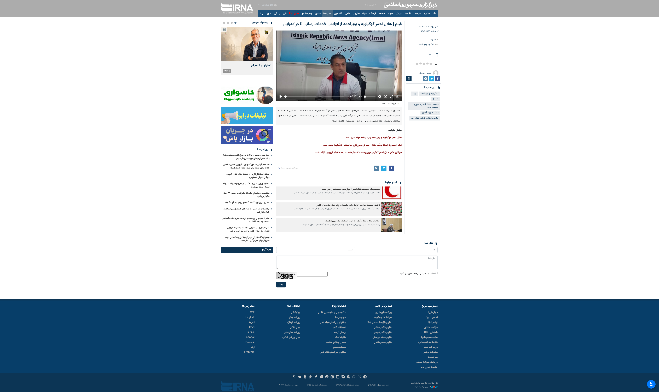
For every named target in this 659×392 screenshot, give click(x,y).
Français (249, 352)
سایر (269, 14)
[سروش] (327, 377)
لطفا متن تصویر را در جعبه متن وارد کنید (419, 273)
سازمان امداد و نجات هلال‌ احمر (424, 118)
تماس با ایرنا (432, 317)
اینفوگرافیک (340, 337)
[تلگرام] (365, 377)
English (250, 317)
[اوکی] (305, 377)
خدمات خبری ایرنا (429, 367)
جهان (390, 14)
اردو (253, 347)
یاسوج (435, 99)
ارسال (281, 284)
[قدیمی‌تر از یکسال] (391, 193)
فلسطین (338, 14)
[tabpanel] (247, 51)
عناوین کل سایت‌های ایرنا (379, 322)
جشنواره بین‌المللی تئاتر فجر (333, 352)
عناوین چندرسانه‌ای (383, 342)
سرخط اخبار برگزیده (382, 317)
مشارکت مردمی (430, 352)
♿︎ (651, 384)
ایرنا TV (292, 14)
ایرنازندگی (295, 312)
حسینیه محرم (339, 347)
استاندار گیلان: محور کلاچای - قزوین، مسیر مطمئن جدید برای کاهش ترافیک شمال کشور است (246, 166)
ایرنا (410, 5)
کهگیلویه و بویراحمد (426, 44)
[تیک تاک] (310, 377)
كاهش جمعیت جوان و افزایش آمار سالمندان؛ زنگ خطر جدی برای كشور (348, 205)
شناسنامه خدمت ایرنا (428, 342)
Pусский (250, 342)
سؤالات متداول (431, 327)
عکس (318, 14)
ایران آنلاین (295, 327)
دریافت (389, 104)
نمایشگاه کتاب (339, 327)
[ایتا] (332, 377)
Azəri (251, 327)
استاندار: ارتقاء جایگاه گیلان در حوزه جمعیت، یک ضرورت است (352, 221)
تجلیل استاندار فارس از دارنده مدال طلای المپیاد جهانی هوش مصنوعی (248, 175)
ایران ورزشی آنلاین (291, 337)
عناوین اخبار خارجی (382, 332)
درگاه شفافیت (431, 347)
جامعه (382, 14)
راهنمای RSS (431, 332)
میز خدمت (433, 357)
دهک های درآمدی (430, 112)
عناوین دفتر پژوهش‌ (382, 337)
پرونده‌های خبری (383, 312)
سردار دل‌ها (340, 317)
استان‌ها (327, 14)
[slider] (316, 96)
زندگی (277, 14)
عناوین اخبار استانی (383, 327)
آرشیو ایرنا (433, 322)
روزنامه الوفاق (293, 322)
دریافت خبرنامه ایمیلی (427, 362)
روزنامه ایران (294, 317)
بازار (284, 14)
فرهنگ (372, 14)
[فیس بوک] (316, 377)
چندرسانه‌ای (306, 14)
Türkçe (250, 332)
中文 (252, 312)
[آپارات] (348, 377)
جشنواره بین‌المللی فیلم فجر (333, 322)
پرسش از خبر (340, 332)
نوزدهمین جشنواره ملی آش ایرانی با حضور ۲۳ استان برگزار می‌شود (245, 194)
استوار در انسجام (261, 65)
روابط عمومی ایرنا (429, 337)
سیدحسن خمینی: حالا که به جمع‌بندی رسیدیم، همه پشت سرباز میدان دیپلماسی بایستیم (246, 156)
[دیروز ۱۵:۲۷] (247, 44)
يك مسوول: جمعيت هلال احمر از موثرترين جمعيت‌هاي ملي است (351, 189)
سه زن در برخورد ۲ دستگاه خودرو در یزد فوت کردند (247, 202)
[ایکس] (359, 377)
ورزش (399, 14)
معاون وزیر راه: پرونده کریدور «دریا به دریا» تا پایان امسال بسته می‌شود (246, 185)
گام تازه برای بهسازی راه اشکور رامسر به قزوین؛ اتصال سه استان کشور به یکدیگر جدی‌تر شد (248, 229)
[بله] (343, 377)
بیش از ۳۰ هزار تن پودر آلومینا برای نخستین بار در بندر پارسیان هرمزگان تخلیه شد (247, 239)
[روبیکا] (354, 377)
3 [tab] (228, 23)
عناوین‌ (427, 14)
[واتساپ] (294, 377)
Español (250, 337)
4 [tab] (224, 23)
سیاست (417, 14)
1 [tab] (235, 23)
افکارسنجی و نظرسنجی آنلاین (332, 312)
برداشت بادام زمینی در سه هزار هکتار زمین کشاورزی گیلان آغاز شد (246, 210)
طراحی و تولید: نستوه (423, 387)
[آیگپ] (337, 377)
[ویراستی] (321, 377)
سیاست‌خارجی (359, 14)
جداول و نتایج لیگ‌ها (336, 342)
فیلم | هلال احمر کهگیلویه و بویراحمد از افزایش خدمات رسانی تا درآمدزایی (342, 24)
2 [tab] (232, 23)
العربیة (252, 322)
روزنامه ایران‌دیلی (292, 332)
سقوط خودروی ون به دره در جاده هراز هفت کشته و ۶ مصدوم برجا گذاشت (245, 220)
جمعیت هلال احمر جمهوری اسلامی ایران (426, 106)
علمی (347, 14)
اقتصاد (407, 14)
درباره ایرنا (433, 312)
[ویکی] (299, 377)
